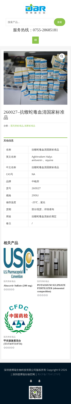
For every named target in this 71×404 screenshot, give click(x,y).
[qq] (34, 381)
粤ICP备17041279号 (48, 374)
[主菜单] (35, 40)
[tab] (35, 140)
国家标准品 (29, 125)
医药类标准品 (17, 125)
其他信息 (9, 140)
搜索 (59, 22)
